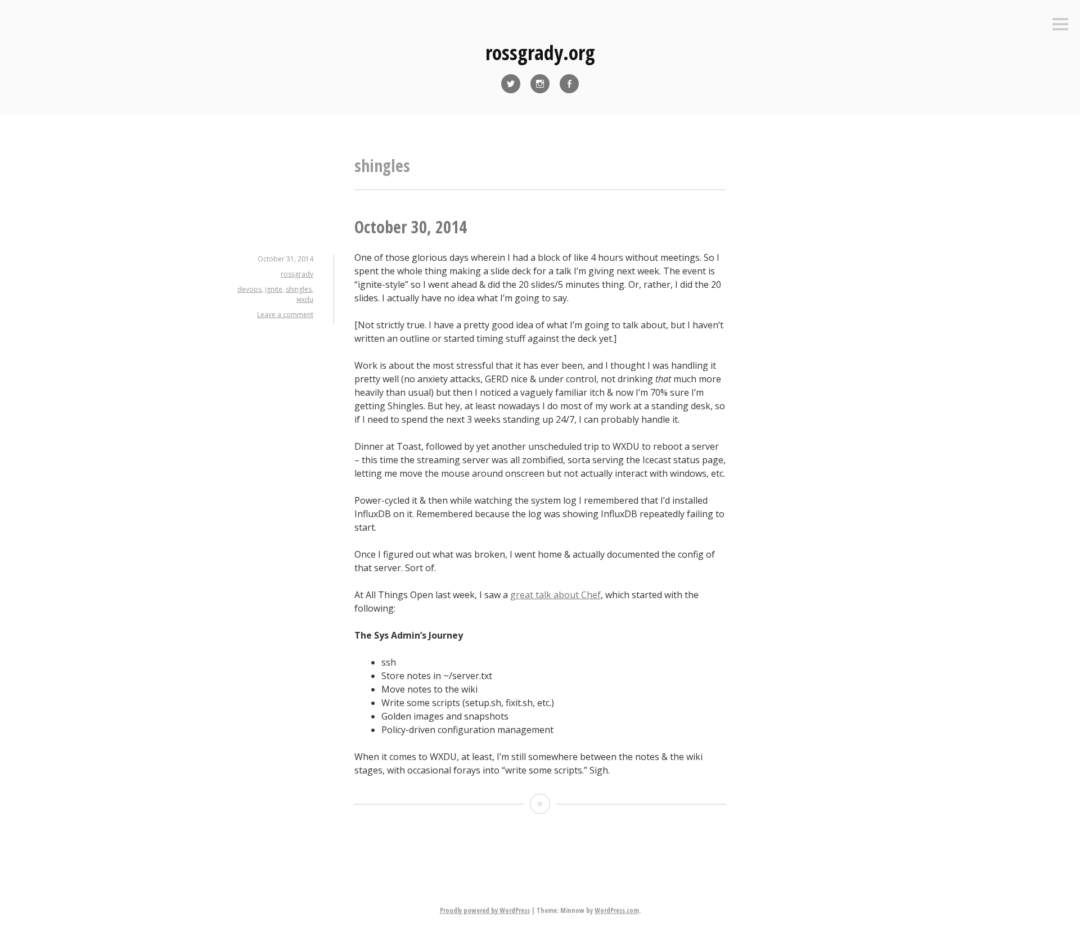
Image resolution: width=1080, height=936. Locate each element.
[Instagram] (540, 84)
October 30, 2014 (410, 226)
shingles (299, 289)
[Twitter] (510, 84)
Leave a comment (285, 314)
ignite (273, 289)
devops (249, 289)
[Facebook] (569, 84)
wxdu (304, 299)
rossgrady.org (540, 52)
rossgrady (297, 274)
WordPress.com (617, 910)
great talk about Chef (555, 595)
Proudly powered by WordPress (485, 910)
